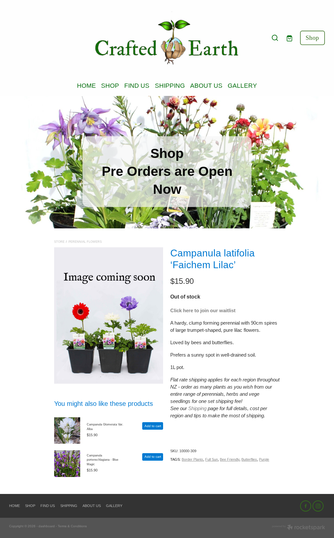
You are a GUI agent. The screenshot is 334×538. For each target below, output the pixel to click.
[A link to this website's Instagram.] (318, 506)
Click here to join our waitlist (202, 310)
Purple (264, 459)
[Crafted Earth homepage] (167, 38)
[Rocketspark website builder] (298, 527)
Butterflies (249, 459)
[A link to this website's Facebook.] (305, 506)
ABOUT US (206, 85)
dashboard (46, 526)
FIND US (136, 85)
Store (59, 241)
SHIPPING (170, 85)
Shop (312, 37)
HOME (86, 85)
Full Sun (211, 459)
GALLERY (242, 85)
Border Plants (192, 459)
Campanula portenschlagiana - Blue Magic (102, 460)
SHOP (110, 85)
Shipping (197, 408)
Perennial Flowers (85, 241)
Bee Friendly (229, 459)
